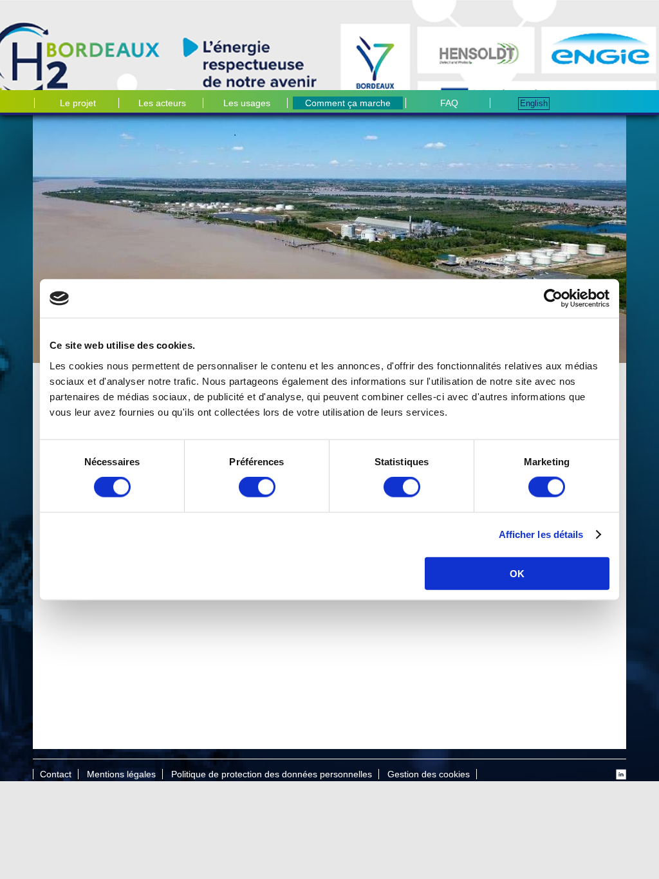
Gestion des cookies (428, 774)
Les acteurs (162, 103)
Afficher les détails (541, 534)
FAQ (449, 103)
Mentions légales (121, 774)
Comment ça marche (348, 103)
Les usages (246, 103)
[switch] (257, 487)
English (534, 103)
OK (517, 573)
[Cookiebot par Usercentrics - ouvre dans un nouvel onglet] (553, 298)
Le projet (78, 103)
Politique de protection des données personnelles (271, 774)
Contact (55, 774)
